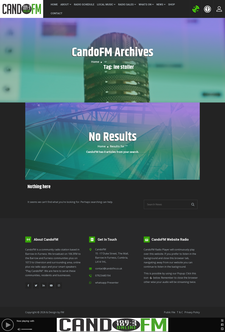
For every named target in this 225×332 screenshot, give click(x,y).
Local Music (105, 4)
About (64, 4)
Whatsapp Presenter (107, 282)
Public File (169, 312)
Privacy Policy (192, 312)
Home (54, 4)
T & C (180, 312)
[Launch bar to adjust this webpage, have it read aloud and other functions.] (207, 9)
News (159, 4)
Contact (56, 13)
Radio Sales (126, 4)
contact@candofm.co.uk (108, 268)
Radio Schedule (84, 4)
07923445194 (102, 275)
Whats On (145, 4)
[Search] (192, 204)
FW (62, 312)
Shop (171, 4)
